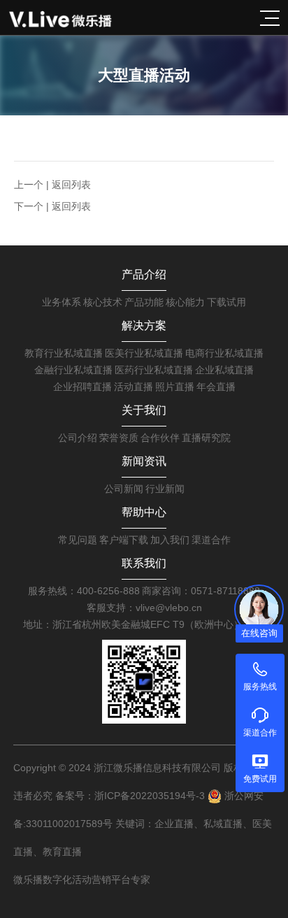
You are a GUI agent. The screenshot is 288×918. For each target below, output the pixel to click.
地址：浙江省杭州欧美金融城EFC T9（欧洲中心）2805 (144, 624)
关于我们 (144, 410)
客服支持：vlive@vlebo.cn (144, 607)
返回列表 (71, 184)
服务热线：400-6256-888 (84, 590)
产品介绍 (144, 274)
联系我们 (144, 563)
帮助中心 (144, 512)
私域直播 (223, 823)
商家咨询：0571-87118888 (201, 590)
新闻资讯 (144, 461)
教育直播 (62, 851)
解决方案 (144, 325)
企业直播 (174, 823)
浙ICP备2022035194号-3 (149, 795)
